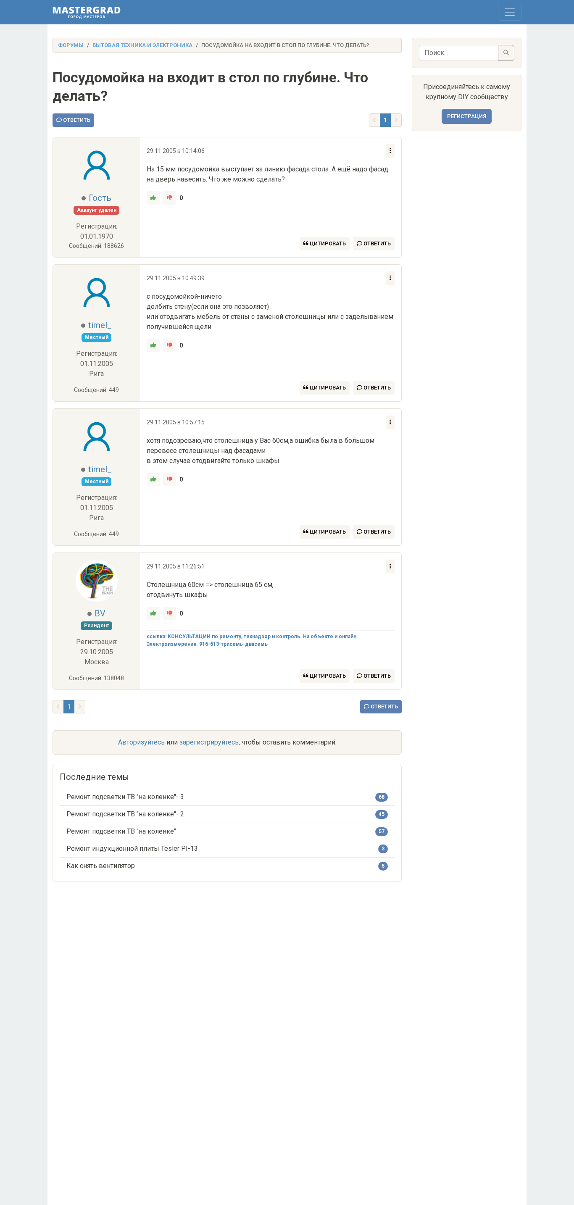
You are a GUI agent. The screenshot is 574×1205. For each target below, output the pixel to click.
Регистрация (466, 116)
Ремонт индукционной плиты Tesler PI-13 (132, 848)
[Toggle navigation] (509, 12)
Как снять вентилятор (100, 866)
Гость (100, 198)
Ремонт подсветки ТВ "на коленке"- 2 (125, 814)
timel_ (100, 325)
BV (100, 613)
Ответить (76, 120)
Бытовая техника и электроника (142, 45)
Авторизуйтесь (141, 742)
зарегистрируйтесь (209, 742)
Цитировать (327, 243)
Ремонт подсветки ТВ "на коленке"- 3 (125, 797)
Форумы (71, 45)
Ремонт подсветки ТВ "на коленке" (121, 831)
